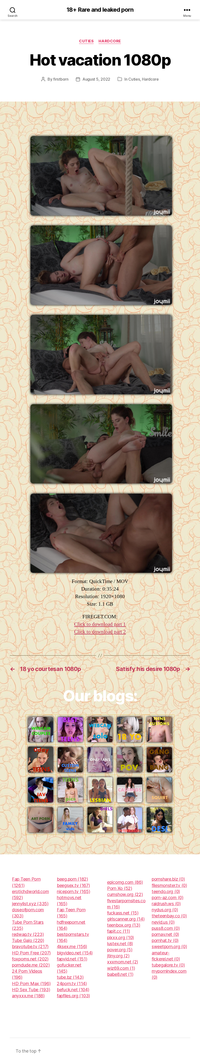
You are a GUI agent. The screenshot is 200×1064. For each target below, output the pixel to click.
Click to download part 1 (100, 624)
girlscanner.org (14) (126, 919)
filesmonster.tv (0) (169, 885)
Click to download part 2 (100, 632)
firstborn (61, 79)
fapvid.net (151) (72, 958)
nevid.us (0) (163, 922)
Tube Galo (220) (28, 940)
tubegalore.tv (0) (168, 965)
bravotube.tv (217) (30, 946)
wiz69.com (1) (121, 968)
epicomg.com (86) (125, 882)
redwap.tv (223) (28, 934)
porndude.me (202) (31, 965)
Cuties (86, 41)
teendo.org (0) (166, 891)
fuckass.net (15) (123, 912)
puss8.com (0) (166, 928)
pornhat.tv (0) (165, 940)
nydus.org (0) (165, 909)
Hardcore (110, 41)
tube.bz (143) (70, 977)
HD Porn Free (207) (31, 952)
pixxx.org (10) (120, 937)
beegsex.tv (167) (73, 885)
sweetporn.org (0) (169, 946)
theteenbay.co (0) (169, 915)
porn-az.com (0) (167, 897)
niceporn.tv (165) (73, 891)
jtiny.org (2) (118, 955)
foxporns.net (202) (30, 958)
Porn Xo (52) (119, 888)
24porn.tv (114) (72, 983)
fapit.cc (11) (118, 931)
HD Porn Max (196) (31, 983)
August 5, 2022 (96, 79)
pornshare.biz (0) (168, 879)
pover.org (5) (119, 949)
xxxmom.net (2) (122, 961)
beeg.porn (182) (72, 879)
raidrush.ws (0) (166, 903)
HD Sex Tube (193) (31, 989)
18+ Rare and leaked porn (100, 10)
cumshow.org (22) (125, 894)
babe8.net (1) (120, 974)
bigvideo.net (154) (75, 952)
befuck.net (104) (73, 989)
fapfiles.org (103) (73, 995)
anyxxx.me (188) (28, 995)
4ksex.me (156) (72, 946)
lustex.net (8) (120, 943)
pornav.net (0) (165, 934)
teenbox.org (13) (123, 925)
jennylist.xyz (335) (30, 903)
